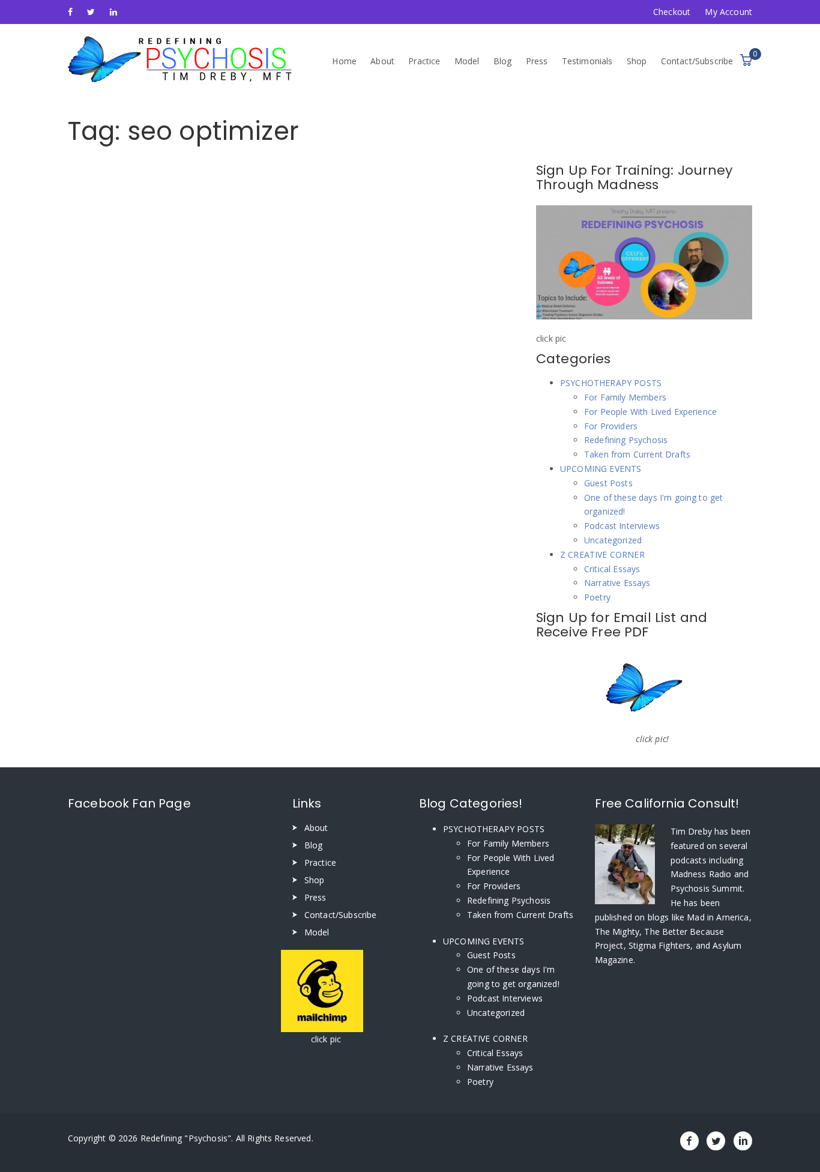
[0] (746, 60)
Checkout (671, 11)
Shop (637, 61)
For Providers (611, 426)
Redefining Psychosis (626, 440)
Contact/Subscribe (697, 61)
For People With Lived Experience (650, 411)
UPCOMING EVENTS (600, 468)
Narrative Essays (617, 582)
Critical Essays (612, 569)
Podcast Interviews (622, 525)
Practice (424, 61)
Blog (502, 61)
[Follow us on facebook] (70, 11)
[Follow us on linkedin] (113, 11)
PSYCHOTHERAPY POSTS (611, 382)
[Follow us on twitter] (91, 11)
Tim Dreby (693, 831)
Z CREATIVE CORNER (602, 554)
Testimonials (587, 61)
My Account (728, 11)
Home (344, 61)
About (382, 61)
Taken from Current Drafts (637, 454)
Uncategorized (613, 540)
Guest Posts (608, 483)
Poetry (597, 597)
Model (467, 61)
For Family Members (625, 397)
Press (537, 61)
